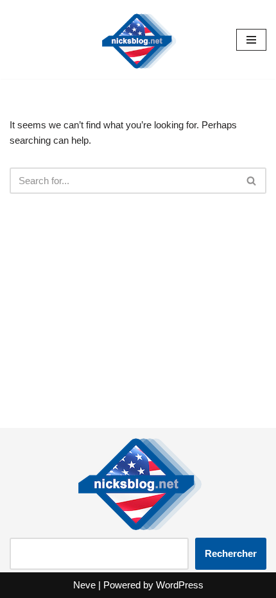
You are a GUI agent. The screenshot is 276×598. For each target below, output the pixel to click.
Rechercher (231, 553)
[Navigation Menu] (251, 40)
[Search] (251, 180)
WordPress (179, 584)
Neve (84, 584)
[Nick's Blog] (138, 39)
